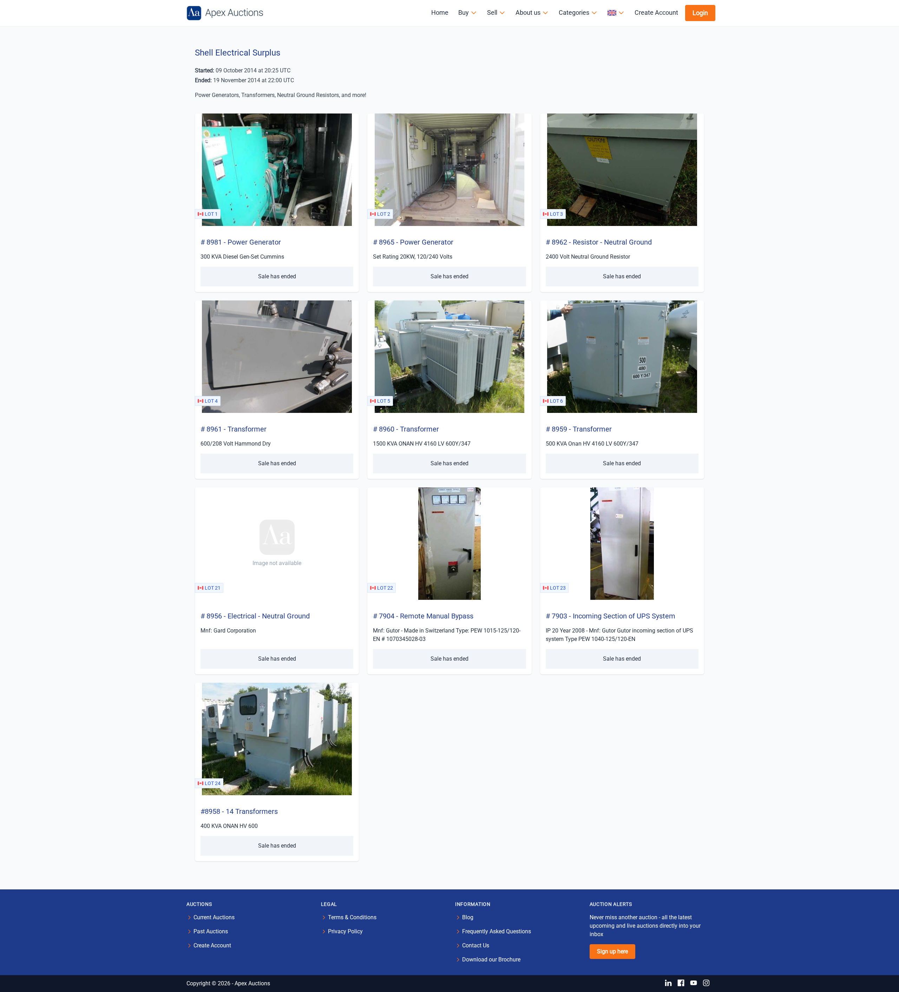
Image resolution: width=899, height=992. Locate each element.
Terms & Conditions (352, 917)
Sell (492, 12)
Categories (574, 12)
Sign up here (612, 951)
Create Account (656, 12)
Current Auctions (214, 917)
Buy (463, 12)
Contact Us (475, 945)
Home (439, 12)
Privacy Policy (345, 931)
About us (528, 12)
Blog (467, 917)
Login (700, 13)
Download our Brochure (491, 959)
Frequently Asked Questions (496, 931)
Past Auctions (210, 931)
